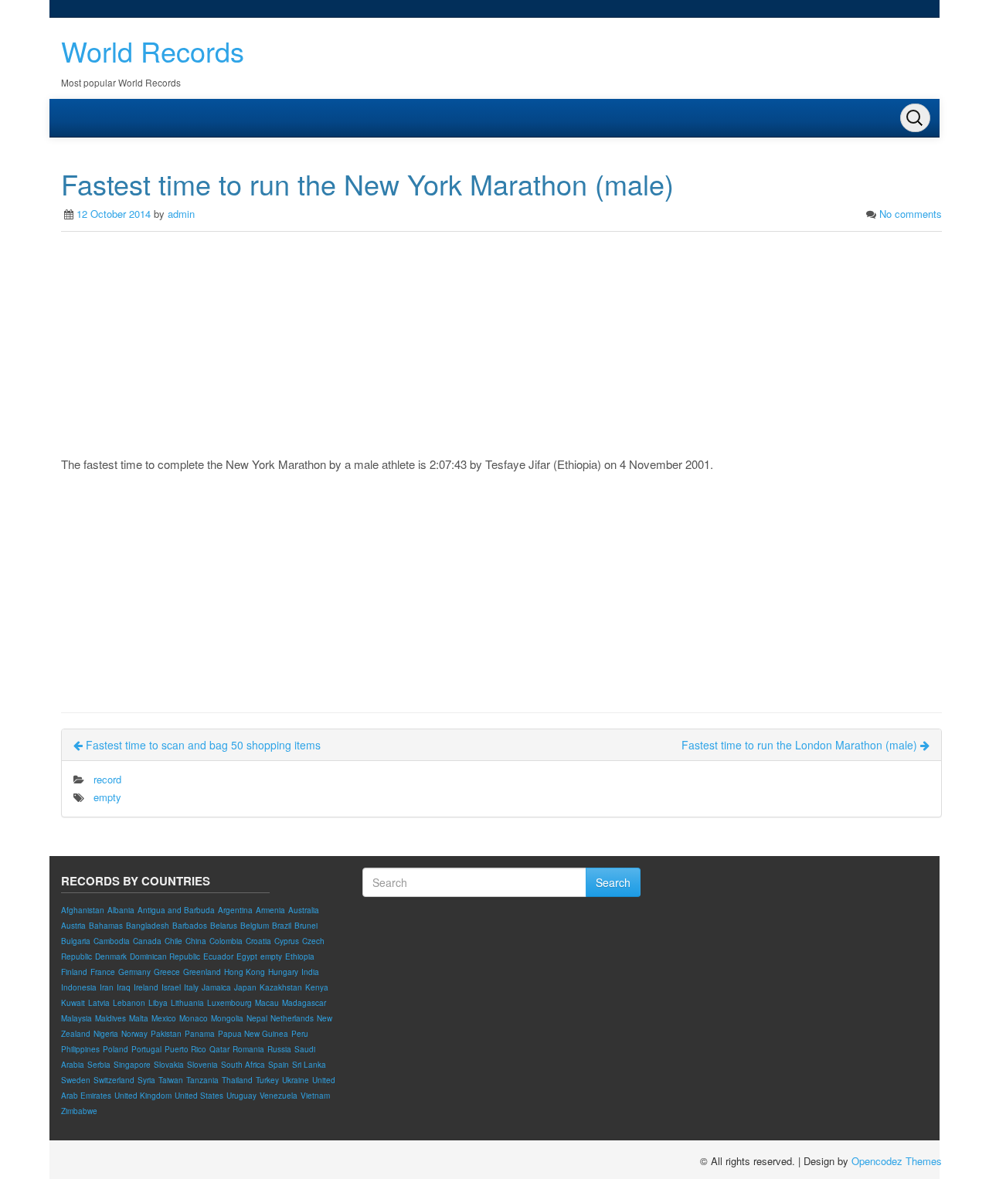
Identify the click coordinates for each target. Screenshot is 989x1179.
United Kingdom (143, 1095)
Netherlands (292, 1018)
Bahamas (106, 925)
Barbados (189, 925)
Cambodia (111, 941)
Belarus (223, 925)
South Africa (243, 1064)
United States (199, 1095)
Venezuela (278, 1095)
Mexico (163, 1018)
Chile (173, 941)
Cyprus (286, 941)
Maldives (110, 1018)
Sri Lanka (309, 1064)
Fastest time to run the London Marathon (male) (800, 745)
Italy (191, 987)
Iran (107, 987)
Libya (158, 1002)
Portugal (146, 1049)
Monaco (193, 1018)
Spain (278, 1064)
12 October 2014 (113, 213)
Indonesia (79, 987)
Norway (134, 1033)
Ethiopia (299, 956)
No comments (910, 213)
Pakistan (166, 1033)
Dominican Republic (165, 956)
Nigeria (105, 1033)
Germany (134, 972)
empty (107, 797)
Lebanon (129, 1002)
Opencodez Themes (896, 1161)
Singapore (132, 1064)
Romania (248, 1049)
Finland (74, 972)
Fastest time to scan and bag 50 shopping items (202, 745)
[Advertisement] (501, 348)
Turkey (267, 1080)
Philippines (80, 1049)
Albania (120, 910)
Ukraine (295, 1080)
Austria (73, 925)
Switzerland (113, 1080)
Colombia (226, 941)
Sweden (75, 1080)
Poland (115, 1049)
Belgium (254, 925)
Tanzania (202, 1080)
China (195, 941)
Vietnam (315, 1095)
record (107, 779)
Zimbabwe (79, 1111)
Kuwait (73, 1002)
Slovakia (169, 1064)
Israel (171, 987)
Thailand (237, 1080)
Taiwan (170, 1080)
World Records (152, 50)
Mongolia (227, 1018)
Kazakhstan (281, 987)
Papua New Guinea (253, 1033)
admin (181, 213)
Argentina (235, 910)
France (102, 972)
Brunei (306, 925)
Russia (279, 1049)
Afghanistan (82, 910)
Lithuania (187, 1002)
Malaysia (76, 1018)
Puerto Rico (185, 1049)
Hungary (283, 972)
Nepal (256, 1018)
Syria (146, 1080)
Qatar (219, 1049)
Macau (267, 1002)
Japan (245, 987)
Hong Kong (244, 972)
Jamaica (216, 987)
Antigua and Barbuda (176, 910)
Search (613, 882)
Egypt (246, 956)
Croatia (258, 941)
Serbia (98, 1064)
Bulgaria (75, 941)
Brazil (281, 925)
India (310, 972)
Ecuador (218, 956)
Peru (299, 1033)
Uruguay (241, 1095)
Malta (138, 1018)
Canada (147, 941)
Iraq (124, 987)
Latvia (99, 1002)
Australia (303, 910)
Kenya (316, 987)
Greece (167, 972)
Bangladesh (147, 925)
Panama (200, 1033)
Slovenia (202, 1064)
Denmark (111, 956)
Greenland (202, 972)
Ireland (146, 987)
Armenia (270, 910)
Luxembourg (229, 1002)
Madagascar (304, 1002)
